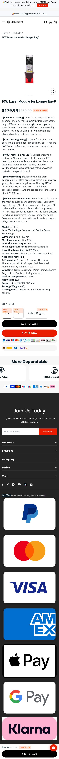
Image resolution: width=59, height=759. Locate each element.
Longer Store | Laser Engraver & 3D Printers (28, 495)
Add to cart (29, 323)
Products (16, 32)
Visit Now (43, 5)
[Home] (15, 22)
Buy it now (29, 333)
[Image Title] (2, 484)
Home (5, 32)
